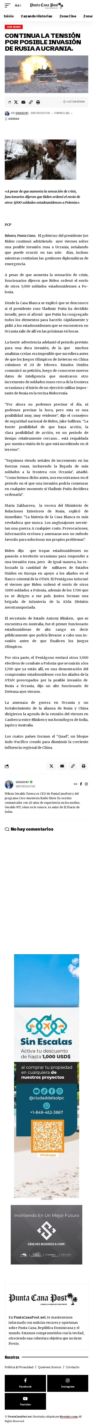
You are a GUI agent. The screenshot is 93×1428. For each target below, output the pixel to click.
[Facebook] (81, 784)
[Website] (75, 784)
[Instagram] (86, 784)
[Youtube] (25, 1401)
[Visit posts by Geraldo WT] (7, 113)
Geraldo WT (22, 113)
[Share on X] (16, 102)
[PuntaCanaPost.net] (46, 5)
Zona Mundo (14, 27)
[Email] (23, 102)
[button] (9, 5)
